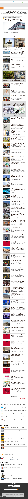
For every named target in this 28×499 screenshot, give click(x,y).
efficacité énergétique (11, 16)
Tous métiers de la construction (18, 16)
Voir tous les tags (22, 398)
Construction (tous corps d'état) (15, 17)
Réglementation (9, 17)
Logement (4, 16)
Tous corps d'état (5, 17)
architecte (7, 16)
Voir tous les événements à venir (14, 459)
